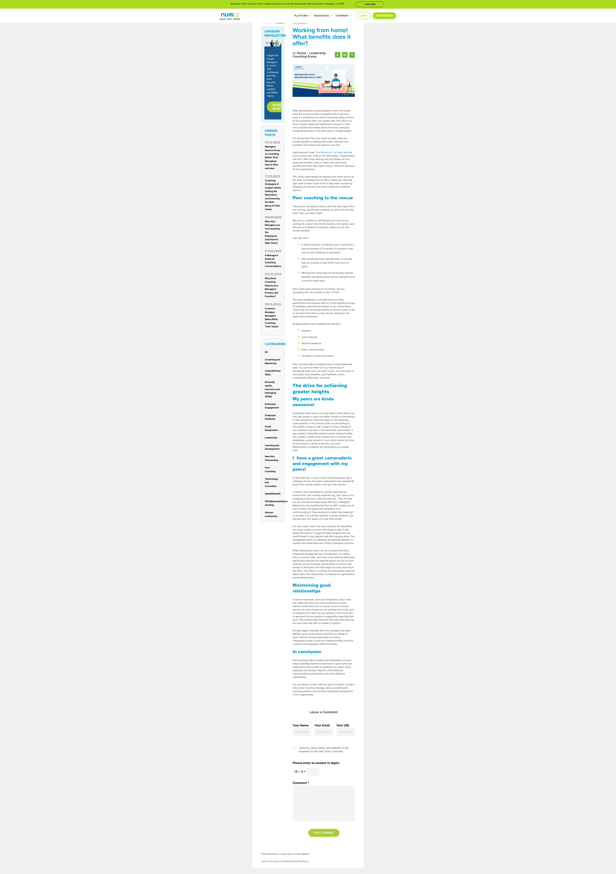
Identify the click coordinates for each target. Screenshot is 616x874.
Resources (321, 15)
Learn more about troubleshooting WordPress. (285, 861)
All (266, 352)
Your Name (301, 725)
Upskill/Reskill (272, 493)
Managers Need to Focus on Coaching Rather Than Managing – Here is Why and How (272, 157)
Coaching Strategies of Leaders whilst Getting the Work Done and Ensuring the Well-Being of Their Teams (273, 195)
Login (363, 15)
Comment (301, 783)
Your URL (343, 725)
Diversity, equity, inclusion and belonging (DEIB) (272, 389)
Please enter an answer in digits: (316, 763)
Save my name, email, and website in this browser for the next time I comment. (324, 749)
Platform (301, 15)
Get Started (384, 15)
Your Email (322, 725)
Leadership (271, 437)
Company (342, 15)
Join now (370, 4)
